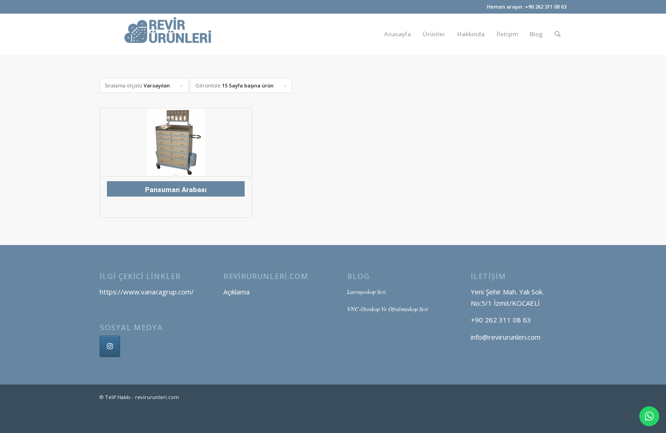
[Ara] (557, 34)
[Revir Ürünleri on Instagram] (110, 346)
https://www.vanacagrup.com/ (147, 291)
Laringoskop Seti (366, 291)
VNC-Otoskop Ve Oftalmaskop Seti (387, 309)
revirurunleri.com (157, 397)
